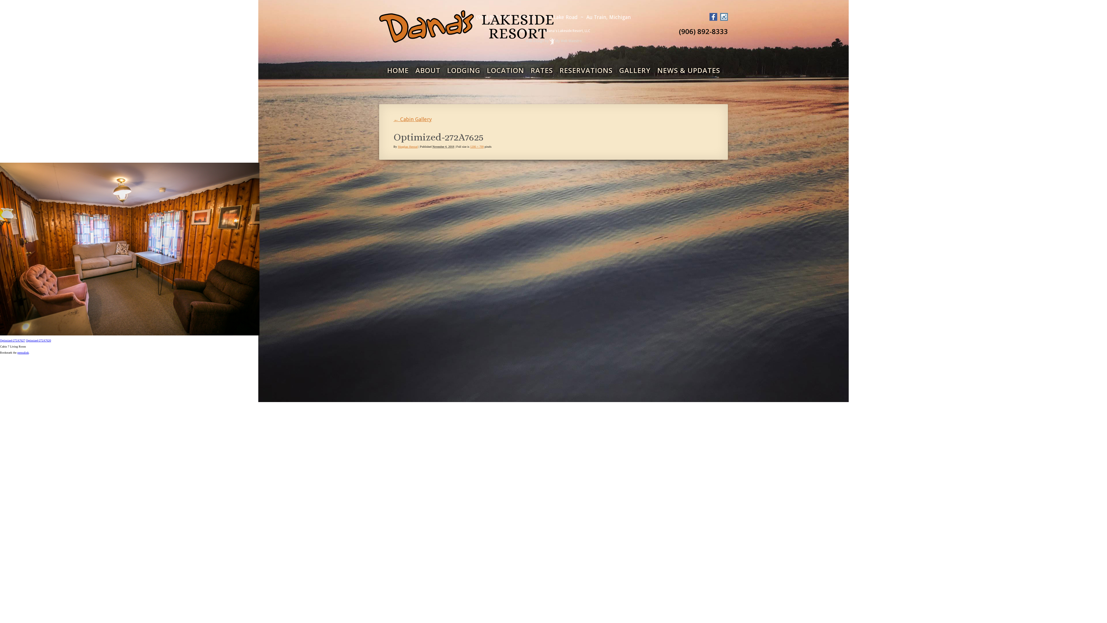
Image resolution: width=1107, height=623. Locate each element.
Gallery (635, 70)
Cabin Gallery (413, 119)
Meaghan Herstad (408, 146)
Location (505, 70)
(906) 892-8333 (703, 31)
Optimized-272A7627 (12, 340)
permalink (23, 352)
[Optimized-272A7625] (129, 334)
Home (398, 70)
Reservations (586, 70)
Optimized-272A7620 (38, 340)
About (427, 70)
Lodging (463, 70)
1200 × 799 (477, 146)
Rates (542, 70)
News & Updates (688, 70)
